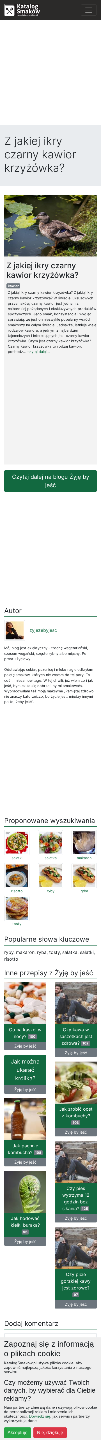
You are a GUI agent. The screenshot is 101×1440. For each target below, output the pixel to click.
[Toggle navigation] (89, 10)
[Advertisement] (50, 74)
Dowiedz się (39, 1416)
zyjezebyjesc (43, 630)
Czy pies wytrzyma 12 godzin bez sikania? (75, 1198)
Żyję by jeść (25, 1046)
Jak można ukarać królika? (25, 1070)
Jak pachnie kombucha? (24, 1149)
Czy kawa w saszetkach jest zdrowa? (75, 1036)
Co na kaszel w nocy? (25, 1033)
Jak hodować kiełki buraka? (25, 1224)
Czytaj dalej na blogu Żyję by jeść (50, 481)
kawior (13, 286)
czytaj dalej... (38, 352)
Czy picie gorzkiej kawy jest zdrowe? (76, 1284)
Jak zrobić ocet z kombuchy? (76, 1115)
